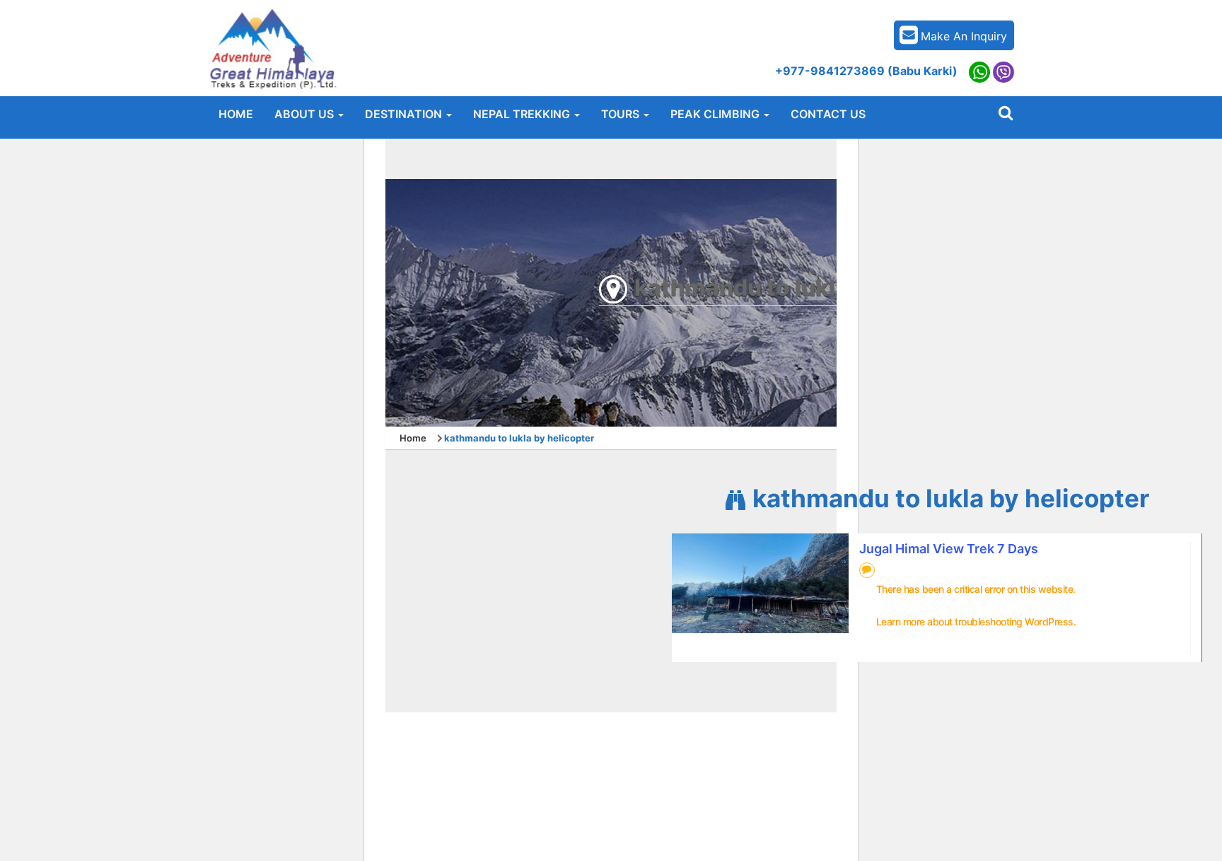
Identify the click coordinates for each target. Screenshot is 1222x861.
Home (413, 438)
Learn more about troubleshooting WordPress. (976, 622)
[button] (309, 114)
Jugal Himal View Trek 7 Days (948, 548)
